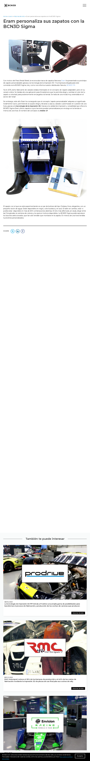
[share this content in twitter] (12, 231)
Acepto (80, 756)
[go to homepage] (9, 5)
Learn (11, 16)
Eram (63, 81)
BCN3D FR (71, 85)
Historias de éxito (19, 16)
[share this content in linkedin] (17, 231)
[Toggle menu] (84, 5)
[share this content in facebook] (22, 231)
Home (5, 16)
